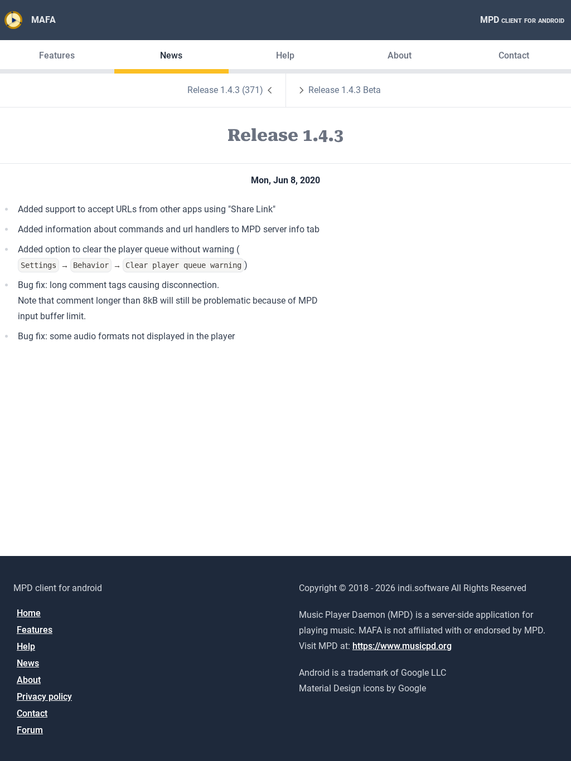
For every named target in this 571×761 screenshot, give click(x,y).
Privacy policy (44, 696)
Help (285, 55)
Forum (30, 730)
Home (29, 613)
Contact (514, 55)
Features (57, 55)
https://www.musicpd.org (402, 646)
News (171, 55)
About (400, 55)
